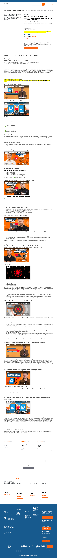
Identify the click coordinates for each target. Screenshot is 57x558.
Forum (26, 512)
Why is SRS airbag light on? (10, 121)
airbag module (12, 419)
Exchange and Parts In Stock (11, 10)
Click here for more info (29, 45)
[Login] (47, 4)
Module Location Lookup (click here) (15, 170)
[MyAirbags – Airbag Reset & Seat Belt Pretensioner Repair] (6, 3)
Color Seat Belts (23, 7)
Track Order (27, 511)
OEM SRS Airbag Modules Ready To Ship (17, 298)
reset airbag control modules (15, 288)
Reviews (17, 512)
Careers (17, 515)
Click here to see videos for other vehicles (17, 197)
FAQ (30, 55)
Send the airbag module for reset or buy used (13, 118)
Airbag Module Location (27, 516)
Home (5, 10)
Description (6, 55)
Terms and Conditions (18, 514)
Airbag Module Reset (7, 7)
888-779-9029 (9, 547)
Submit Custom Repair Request (47, 517)
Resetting (5, 360)
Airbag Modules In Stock (20, 10)
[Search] (43, 4)
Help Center (27, 508)
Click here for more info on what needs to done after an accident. (24, 140)
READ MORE (5, 535)
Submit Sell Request (46, 528)
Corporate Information (18, 509)
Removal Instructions (23, 55)
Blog (17, 517)
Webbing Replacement (31, 7)
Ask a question (36, 21)
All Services (39, 7)
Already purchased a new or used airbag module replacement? (17, 119)
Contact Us (50, 546)
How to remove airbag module (36, 515)
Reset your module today (31, 47)
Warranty (36, 55)
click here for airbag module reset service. (38, 32)
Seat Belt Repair (15, 7)
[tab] (42, 461)
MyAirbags (23, 287)
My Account (27, 514)
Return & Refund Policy (28, 518)
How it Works (13, 55)
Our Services (18, 510)
